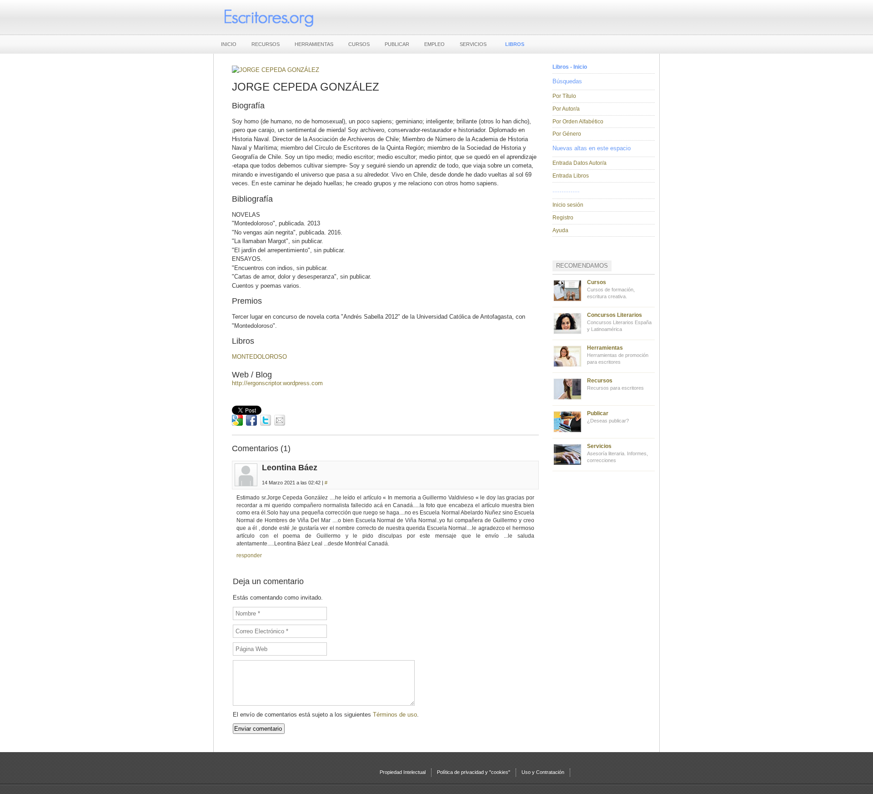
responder (249, 555)
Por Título (564, 96)
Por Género (566, 134)
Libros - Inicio (569, 67)
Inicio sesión (567, 205)
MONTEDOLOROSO (259, 356)
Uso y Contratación (543, 772)
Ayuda (560, 230)
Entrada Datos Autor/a (579, 163)
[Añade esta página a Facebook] (251, 420)
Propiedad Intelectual (403, 772)
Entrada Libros (570, 176)
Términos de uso (395, 714)
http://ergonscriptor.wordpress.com (277, 383)
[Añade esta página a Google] (237, 420)
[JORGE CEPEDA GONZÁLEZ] (275, 69)
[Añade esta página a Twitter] (265, 420)
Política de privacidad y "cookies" (473, 772)
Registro (562, 217)
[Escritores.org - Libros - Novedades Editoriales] (268, 17)
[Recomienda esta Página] (279, 420)
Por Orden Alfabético (577, 121)
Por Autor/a (566, 109)
